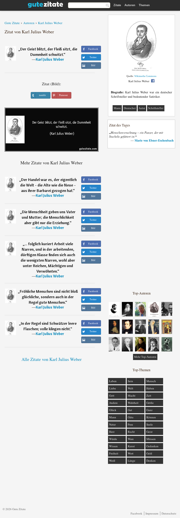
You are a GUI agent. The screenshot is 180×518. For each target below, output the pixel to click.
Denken (151, 461)
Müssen (151, 439)
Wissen (113, 446)
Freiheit (113, 453)
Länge (131, 461)
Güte (130, 417)
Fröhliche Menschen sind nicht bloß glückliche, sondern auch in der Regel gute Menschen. (49, 297)
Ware (131, 439)
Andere (113, 403)
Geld (149, 453)
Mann (117, 108)
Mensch (151, 381)
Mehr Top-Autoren (145, 356)
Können (151, 417)
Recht (131, 432)
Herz (112, 432)
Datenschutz (169, 513)
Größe (150, 403)
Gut (130, 410)
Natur (112, 424)
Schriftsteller (155, 108)
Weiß (112, 461)
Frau (130, 424)
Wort (130, 453)
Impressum (152, 513)
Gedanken (152, 446)
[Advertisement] (142, 219)
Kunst (131, 446)
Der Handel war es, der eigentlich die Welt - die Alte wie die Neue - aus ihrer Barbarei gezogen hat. (48, 185)
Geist (149, 432)
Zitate (117, 5)
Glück (112, 410)
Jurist (142, 108)
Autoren (129, 5)
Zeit (148, 395)
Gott (111, 395)
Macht (131, 395)
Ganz (149, 410)
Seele (149, 424)
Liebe (112, 388)
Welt (130, 388)
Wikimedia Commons (145, 76)
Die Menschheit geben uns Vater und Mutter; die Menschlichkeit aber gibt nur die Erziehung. (49, 217)
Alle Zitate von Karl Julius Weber (52, 359)
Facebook (136, 513)
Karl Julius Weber (50, 59)
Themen (144, 5)
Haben (150, 388)
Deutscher (130, 108)
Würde (113, 439)
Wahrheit (133, 403)
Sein (130, 381)
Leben (113, 381)
